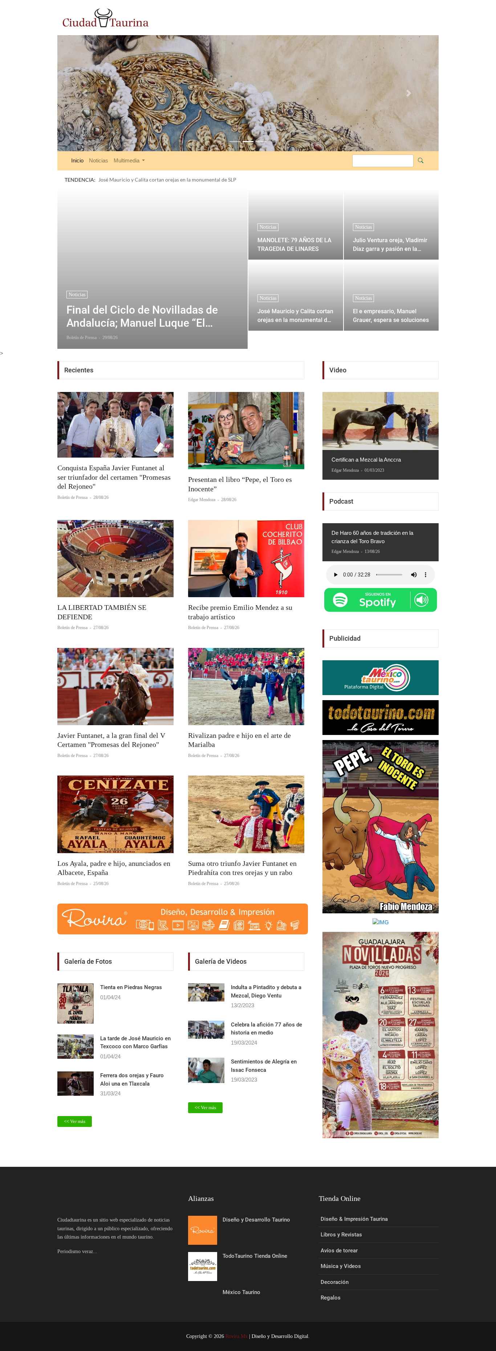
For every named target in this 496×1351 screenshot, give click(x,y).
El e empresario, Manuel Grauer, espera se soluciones (391, 315)
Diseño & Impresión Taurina (354, 1219)
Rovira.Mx (236, 1336)
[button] (86, 93)
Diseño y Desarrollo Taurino (256, 1219)
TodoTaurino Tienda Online (255, 1256)
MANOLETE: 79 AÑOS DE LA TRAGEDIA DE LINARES (294, 244)
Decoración (335, 1282)
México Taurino (241, 1292)
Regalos (331, 1297)
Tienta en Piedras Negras (131, 987)
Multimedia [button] (127, 160)
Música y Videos (341, 1266)
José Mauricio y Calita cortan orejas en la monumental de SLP (295, 315)
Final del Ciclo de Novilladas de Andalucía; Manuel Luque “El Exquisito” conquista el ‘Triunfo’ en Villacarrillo (150, 316)
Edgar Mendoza (202, 499)
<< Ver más (74, 1121)
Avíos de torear (339, 1250)
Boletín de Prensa (73, 497)
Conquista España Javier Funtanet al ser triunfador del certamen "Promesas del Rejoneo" (114, 477)
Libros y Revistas (341, 1234)
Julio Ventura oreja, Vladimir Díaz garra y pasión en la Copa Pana (390, 244)
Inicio (77, 160)
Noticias (98, 160)
